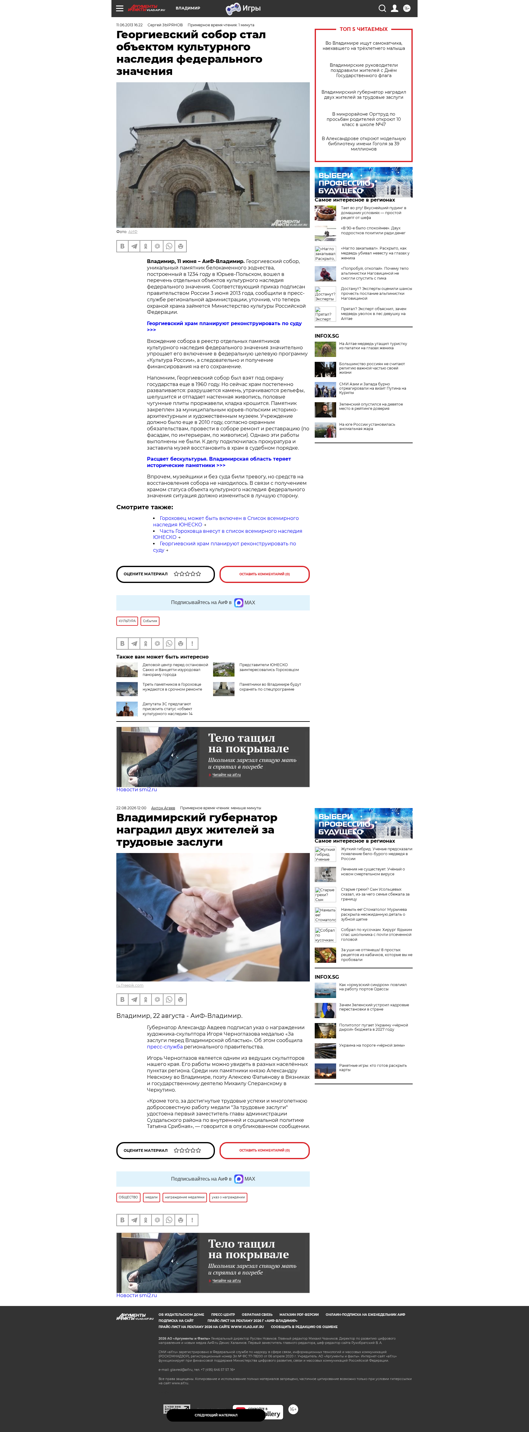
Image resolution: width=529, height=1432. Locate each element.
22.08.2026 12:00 (131, 808)
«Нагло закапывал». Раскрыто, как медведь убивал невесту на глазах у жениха (375, 253)
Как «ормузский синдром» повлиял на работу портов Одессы (373, 987)
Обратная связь (257, 1315)
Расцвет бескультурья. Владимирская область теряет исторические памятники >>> (219, 462)
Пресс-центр (223, 1315)
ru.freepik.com (130, 985)
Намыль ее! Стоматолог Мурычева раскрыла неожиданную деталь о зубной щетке (374, 914)
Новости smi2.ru (136, 789)
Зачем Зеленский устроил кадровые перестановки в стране (374, 1007)
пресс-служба (165, 1047)
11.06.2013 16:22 (129, 25)
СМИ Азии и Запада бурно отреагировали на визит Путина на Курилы (372, 388)
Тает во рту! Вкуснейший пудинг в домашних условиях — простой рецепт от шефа (373, 213)
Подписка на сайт (176, 1321)
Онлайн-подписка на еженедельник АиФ (365, 1315)
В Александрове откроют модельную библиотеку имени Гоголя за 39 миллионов (364, 144)
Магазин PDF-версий (299, 1315)
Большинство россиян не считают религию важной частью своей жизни (372, 368)
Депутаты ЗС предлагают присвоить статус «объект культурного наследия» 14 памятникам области (168, 711)
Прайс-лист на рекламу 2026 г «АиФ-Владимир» (253, 1321)
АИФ (132, 231)
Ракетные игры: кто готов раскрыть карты (373, 1067)
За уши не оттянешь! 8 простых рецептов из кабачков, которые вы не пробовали (376, 955)
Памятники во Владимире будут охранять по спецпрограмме (270, 687)
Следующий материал (216, 1415)
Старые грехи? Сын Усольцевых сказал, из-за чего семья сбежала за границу (375, 894)
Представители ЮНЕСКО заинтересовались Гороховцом (269, 667)
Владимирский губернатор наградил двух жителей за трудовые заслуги (363, 95)
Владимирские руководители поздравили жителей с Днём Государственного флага (364, 70)
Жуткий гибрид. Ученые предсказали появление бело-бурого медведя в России (376, 854)
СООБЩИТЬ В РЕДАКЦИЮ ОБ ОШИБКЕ (304, 1327)
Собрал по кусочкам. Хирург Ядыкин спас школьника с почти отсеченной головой (376, 934)
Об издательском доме (181, 1315)
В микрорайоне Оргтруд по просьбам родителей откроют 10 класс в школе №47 (364, 119)
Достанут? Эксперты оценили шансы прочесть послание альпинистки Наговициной (376, 293)
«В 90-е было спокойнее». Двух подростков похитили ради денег (373, 230)
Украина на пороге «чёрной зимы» (372, 1045)
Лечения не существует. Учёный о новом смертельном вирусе (373, 871)
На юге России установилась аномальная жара (367, 426)
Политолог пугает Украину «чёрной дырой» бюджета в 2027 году (373, 1027)
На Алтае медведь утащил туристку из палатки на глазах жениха (373, 346)
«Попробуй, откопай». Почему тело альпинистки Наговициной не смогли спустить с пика (375, 273)
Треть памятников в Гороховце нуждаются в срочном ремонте (172, 687)
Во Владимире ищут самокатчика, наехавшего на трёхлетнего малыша (364, 46)
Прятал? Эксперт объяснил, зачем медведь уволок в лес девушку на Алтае (373, 313)
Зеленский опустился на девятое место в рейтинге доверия (371, 406)
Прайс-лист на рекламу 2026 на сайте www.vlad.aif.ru (211, 1327)
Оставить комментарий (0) (264, 574)
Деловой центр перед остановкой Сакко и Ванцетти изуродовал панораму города (175, 669)
